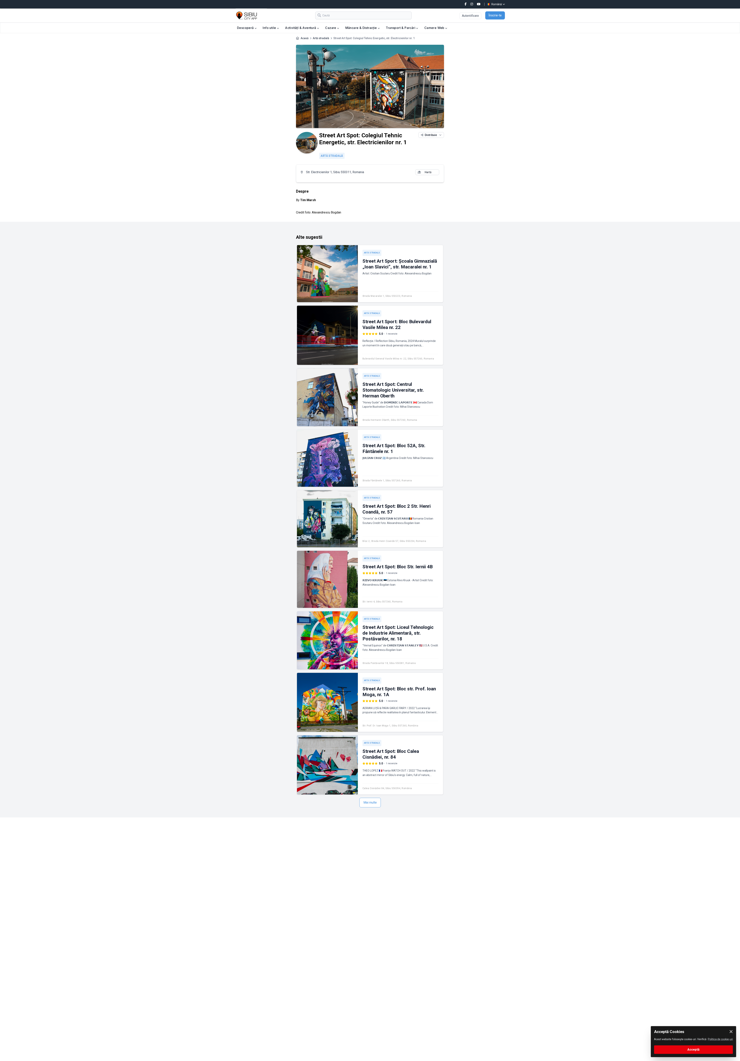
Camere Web (434, 28)
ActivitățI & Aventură (301, 28)
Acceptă (693, 1049)
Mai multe (370, 802)
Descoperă (246, 28)
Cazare (331, 28)
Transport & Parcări (401, 28)
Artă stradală (321, 38)
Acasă (305, 38)
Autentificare (470, 16)
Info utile (270, 28)
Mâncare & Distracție (361, 28)
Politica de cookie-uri (720, 1039)
